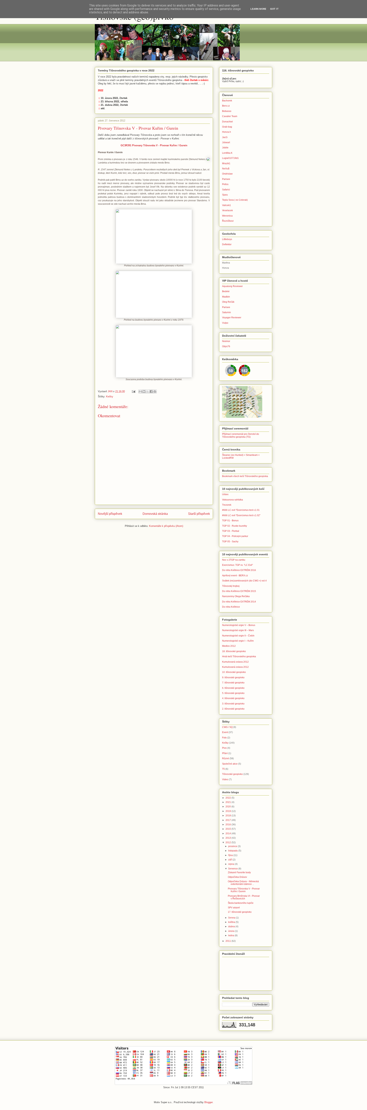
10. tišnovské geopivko (234, 672)
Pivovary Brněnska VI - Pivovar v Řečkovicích (244, 897)
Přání (225, 753)
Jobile (225, 147)
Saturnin (226, 312)
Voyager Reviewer (231, 317)
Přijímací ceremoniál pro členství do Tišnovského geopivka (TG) (240, 435)
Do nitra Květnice (231, 607)
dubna (231, 926)
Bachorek (227, 100)
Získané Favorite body (239, 872)
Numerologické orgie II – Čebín (238, 635)
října (230, 855)
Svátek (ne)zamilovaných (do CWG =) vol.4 (244, 580)
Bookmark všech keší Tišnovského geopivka (245, 476)
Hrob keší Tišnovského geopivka (239, 656)
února (231, 931)
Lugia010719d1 (230, 158)
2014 (228, 833)
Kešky (109, 396)
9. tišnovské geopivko (233, 677)
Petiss (225, 184)
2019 (228, 811)
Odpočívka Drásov (237, 877)
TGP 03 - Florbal (230, 531)
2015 (228, 829)
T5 (223, 769)
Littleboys (227, 239)
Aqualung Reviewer (232, 286)
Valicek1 (226, 205)
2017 (228, 820)
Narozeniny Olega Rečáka (236, 596)
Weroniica (227, 215)
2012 (228, 842)
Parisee (226, 179)
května (232, 922)
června (232, 917)
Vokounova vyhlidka (232, 499)
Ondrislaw (227, 173)
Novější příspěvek (110, 513)
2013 (228, 838)
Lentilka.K (227, 153)
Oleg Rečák (228, 302)
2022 (228, 797)
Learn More (258, 8)
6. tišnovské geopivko (233, 688)
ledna (231, 935)
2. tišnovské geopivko (233, 708)
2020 (228, 806)
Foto (224, 737)
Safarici (226, 189)
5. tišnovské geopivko (233, 693)
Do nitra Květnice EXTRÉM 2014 (239, 601)
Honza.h (226, 132)
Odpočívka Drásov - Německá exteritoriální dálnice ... (243, 882)
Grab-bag (227, 126)
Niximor (226, 341)
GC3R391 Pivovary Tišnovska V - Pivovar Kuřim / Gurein (154, 145)
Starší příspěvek (199, 513)
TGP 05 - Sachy (230, 541)
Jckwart (226, 142)
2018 (228, 815)
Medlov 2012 (229, 646)
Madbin (226, 296)
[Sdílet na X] (147, 391)
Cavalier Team (229, 116)
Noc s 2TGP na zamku (233, 560)
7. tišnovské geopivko (233, 682)
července (233, 868)
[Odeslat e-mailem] (140, 391)
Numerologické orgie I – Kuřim (238, 640)
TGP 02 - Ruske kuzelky (234, 526)
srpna (231, 864)
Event (225, 732)
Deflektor (226, 244)
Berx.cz (226, 105)
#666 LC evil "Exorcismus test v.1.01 (241, 510)
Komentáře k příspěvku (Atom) (166, 526)
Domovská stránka (155, 513)
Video (225, 779)
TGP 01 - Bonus (230, 520)
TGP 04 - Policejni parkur (235, 536)
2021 (228, 802)
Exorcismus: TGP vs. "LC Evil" (237, 565)
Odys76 (226, 346)
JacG (224, 137)
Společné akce (230, 763)
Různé (225, 758)
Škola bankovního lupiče (240, 903)
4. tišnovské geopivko (233, 698)
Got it (274, 8)
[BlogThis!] (144, 391)
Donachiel (227, 121)
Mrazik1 (226, 163)
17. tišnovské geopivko (240, 912)
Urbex (225, 494)
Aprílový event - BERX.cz (235, 575)
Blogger (208, 1102)
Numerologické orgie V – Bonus (238, 625)
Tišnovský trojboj (231, 586)
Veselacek (227, 210)
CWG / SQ (227, 727)
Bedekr (226, 291)
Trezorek (226, 505)
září (230, 859)
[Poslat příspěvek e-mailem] (133, 391)
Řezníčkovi (228, 221)
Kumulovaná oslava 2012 (235, 662)
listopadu (233, 850)
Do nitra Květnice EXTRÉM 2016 (239, 570)
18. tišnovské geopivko (234, 651)
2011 (228, 941)
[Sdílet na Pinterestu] (155, 391)
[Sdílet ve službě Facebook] (151, 391)
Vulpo (225, 323)
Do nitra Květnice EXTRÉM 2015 (239, 591)
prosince (233, 846)
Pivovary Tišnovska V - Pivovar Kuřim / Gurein (244, 890)
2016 (228, 824)
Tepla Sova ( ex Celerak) (235, 200)
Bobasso (226, 111)
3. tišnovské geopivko (233, 703)
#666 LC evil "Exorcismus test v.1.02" (241, 515)
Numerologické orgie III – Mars (238, 630)
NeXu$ (225, 168)
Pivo (224, 748)
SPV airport (234, 907)
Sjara (225, 194)
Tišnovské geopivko (232, 774)
